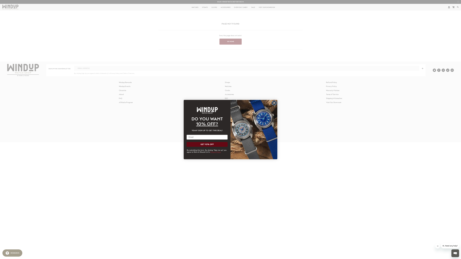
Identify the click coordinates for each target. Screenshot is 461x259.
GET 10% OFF (207, 144)
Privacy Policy (215, 152)
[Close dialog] (274, 103)
